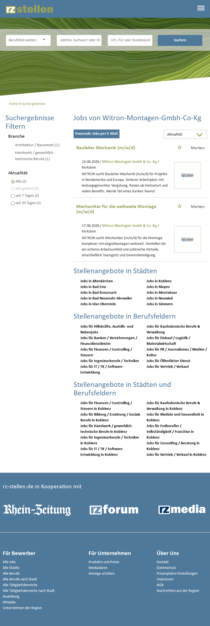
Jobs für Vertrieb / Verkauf (168, 367)
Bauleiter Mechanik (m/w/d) (105, 148)
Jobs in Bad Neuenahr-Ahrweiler (106, 298)
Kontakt (163, 562)
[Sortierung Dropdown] (201, 134)
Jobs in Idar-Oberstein (98, 304)
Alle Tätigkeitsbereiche (20, 585)
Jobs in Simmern (160, 304)
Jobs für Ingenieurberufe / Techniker (109, 361)
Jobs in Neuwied (160, 298)
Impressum (165, 579)
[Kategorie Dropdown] (45, 40)
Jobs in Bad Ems (93, 287)
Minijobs (9, 602)
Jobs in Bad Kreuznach (98, 293)
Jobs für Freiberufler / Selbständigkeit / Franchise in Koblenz (170, 432)
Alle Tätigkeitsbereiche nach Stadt (29, 591)
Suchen (180, 40)
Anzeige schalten (102, 574)
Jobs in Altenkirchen (96, 281)
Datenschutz (166, 568)
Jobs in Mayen (158, 287)
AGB (160, 585)
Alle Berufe (11, 574)
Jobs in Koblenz (159, 281)
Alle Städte (11, 568)
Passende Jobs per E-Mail (96, 133)
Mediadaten (98, 568)
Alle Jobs (9, 562)
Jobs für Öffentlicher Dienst (168, 361)
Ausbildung (11, 597)
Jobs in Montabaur (162, 293)
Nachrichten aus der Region (178, 591)
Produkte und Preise (104, 562)
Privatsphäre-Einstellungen (177, 574)
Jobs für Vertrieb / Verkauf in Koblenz (176, 455)
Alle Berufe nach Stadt (20, 579)
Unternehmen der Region (22, 608)
